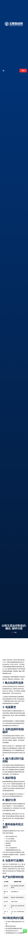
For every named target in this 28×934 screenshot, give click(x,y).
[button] (3, 70)
